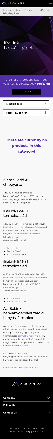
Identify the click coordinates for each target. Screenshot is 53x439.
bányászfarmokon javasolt (31, 335)
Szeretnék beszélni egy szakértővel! (21, 367)
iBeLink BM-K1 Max (16, 254)
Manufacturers (31, 10)
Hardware (17, 10)
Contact (26, 91)
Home (6, 10)
